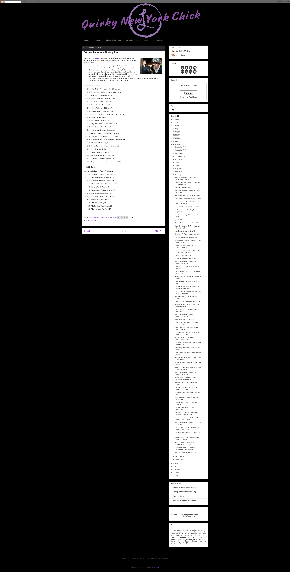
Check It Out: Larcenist (183, 255)
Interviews (97, 40)
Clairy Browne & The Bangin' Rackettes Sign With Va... (185, 448)
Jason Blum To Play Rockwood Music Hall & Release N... (188, 292)
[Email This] (118, 217)
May (177, 168)
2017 (175, 132)
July (176, 162)
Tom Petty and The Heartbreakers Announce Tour (187, 438)
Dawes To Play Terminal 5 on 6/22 (187, 223)
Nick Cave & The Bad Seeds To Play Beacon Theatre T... (188, 241)
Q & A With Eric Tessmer (183, 220)
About (145, 40)
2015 (175, 138)
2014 (175, 141)
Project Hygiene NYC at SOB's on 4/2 (188, 195)
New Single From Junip (183, 187)
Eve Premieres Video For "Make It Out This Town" (187, 203)
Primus (93, 220)
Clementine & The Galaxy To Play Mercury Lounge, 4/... (187, 333)
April (177, 172)
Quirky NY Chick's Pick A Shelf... (185, 487)
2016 (175, 135)
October (178, 153)
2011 (175, 466)
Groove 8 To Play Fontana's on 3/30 (188, 234)
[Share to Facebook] (125, 217)
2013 (175, 144)
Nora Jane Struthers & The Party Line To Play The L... (186, 328)
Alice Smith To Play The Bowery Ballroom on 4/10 (186, 178)
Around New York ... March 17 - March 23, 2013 (186, 315)
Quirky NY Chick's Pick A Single (185, 492)
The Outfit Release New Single (186, 237)
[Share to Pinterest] (127, 217)
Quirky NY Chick (179, 55)
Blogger (156, 567)
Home (86, 40)
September (179, 156)
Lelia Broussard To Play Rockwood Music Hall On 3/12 (187, 418)
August (178, 159)
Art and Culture (132, 40)
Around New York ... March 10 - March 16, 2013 (186, 373)
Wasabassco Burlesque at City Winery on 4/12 (185, 246)
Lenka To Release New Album (185, 258)
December (179, 147)
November (179, 150)
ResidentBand (178, 496)
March (177, 175)
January (178, 459)
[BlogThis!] (121, 217)
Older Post (159, 231)
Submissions (157, 40)
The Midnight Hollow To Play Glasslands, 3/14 (185, 408)
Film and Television (113, 40)
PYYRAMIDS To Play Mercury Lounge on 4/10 (185, 338)
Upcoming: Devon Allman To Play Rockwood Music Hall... (186, 413)
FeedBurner (193, 97)
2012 (175, 463)
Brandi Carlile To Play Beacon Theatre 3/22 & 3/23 (185, 443)
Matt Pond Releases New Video (186, 231)
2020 (175, 122)
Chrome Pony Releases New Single (187, 301)
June (177, 165)
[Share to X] (123, 217)
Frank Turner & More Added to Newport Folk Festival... (186, 378)
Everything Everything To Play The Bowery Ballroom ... (187, 305)
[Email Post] (131, 217)
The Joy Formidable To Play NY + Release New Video (187, 287)
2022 (175, 119)
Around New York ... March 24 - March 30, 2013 (186, 262)
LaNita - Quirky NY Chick (182, 51)
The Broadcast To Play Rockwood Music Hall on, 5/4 (187, 428)
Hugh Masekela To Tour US (184, 319)
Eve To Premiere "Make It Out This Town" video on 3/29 (187, 251)
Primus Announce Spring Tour (185, 452)
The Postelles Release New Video (187, 207)
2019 (175, 126)
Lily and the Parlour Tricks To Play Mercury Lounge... (187, 388)
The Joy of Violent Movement (184, 500)
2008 (175, 476)
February (178, 456)
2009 (175, 472)
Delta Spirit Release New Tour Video (188, 199)
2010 (175, 469)
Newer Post (88, 231)
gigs (89, 220)
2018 (175, 129)
